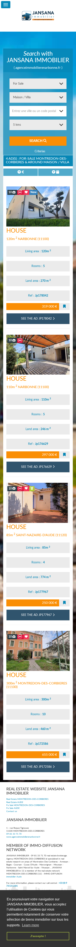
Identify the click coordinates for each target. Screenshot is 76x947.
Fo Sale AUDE (13, 808)
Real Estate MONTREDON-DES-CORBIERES (27, 799)
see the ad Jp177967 (37, 615)
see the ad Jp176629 (37, 466)
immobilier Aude (14, 877)
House (16, 231)
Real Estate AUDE (14, 802)
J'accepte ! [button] (38, 936)
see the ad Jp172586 (37, 766)
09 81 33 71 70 (14, 834)
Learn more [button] (30, 925)
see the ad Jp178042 (37, 318)
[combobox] (38, 111)
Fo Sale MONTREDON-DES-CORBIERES (25, 805)
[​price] (20, 172)
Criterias (39, 151)
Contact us (11, 811)
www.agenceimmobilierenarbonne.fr (23, 837)
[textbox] (38, 111)
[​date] (55, 172)
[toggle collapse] (5, 4)
